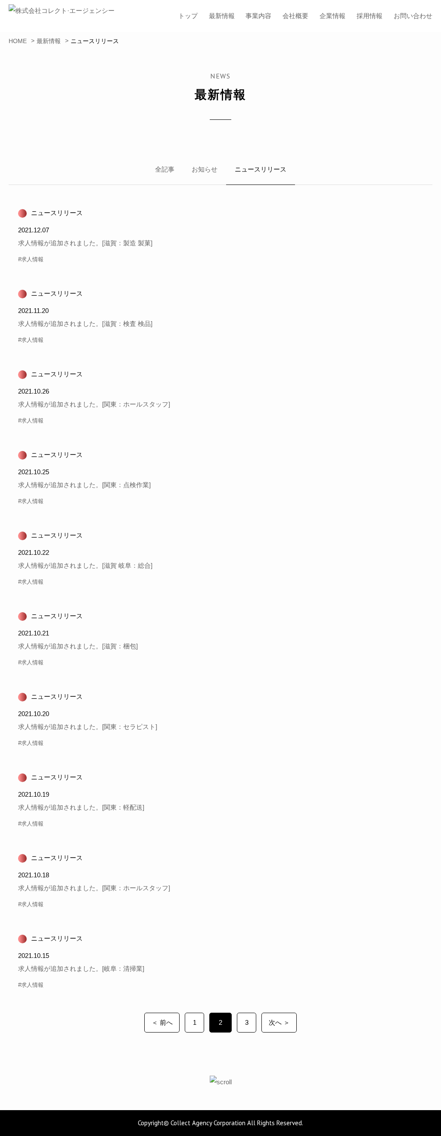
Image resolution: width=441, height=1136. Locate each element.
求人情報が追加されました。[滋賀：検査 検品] (85, 323)
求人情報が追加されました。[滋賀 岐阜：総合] (85, 565)
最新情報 (222, 15)
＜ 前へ (162, 1022)
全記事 (164, 169)
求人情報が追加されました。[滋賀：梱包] (78, 646)
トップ (188, 15)
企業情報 (332, 15)
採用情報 (369, 15)
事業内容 (258, 15)
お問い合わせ (413, 15)
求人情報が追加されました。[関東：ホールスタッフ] (94, 404)
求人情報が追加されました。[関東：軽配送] (81, 807)
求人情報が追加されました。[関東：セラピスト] (87, 726)
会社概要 (295, 15)
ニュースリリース (260, 169)
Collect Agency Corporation (208, 1123)
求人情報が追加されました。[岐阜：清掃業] (81, 968)
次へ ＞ (279, 1022)
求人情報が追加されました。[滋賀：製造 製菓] (85, 243)
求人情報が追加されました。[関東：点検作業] (84, 484)
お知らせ (204, 169)
